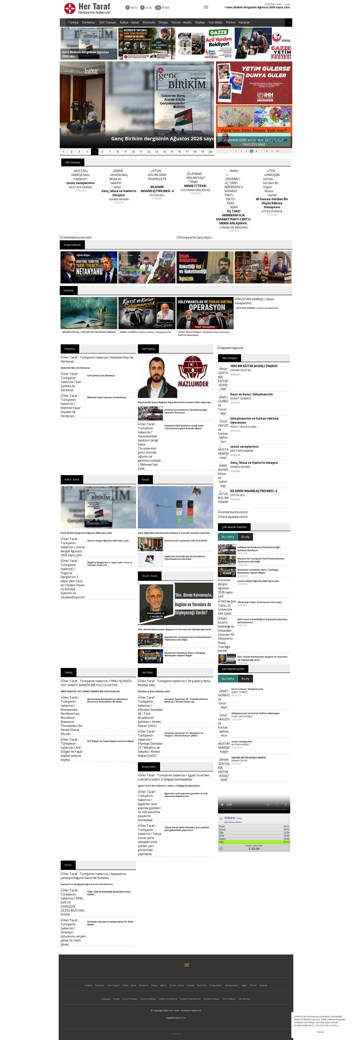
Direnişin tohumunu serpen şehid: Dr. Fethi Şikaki (110, 923)
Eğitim (163, 985)
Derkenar (88, 22)
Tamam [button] (320, 1032)
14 (164, 151)
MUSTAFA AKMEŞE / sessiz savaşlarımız (257, 308)
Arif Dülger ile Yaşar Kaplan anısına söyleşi (110, 741)
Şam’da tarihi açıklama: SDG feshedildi (185, 540)
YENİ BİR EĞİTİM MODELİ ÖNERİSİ (253, 366)
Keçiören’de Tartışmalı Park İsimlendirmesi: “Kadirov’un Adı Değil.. (188, 638)
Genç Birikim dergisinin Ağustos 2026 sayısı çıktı (86, 532)
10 (133, 151)
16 (179, 151)
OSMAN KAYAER (80, 199)
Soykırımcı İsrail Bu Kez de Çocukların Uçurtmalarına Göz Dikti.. (184, 557)
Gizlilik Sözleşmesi (168, 998)
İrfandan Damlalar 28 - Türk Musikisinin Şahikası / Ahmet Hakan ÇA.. (186, 700)
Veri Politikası (229, 998)
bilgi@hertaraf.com (176, 1017)
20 (210, 151)
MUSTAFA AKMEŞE (241, 450)
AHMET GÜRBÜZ (240, 398)
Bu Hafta (228, 537)
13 (156, 151)
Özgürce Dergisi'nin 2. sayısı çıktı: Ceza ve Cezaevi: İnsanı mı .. (109, 563)
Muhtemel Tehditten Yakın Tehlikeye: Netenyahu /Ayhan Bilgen (185, 654)
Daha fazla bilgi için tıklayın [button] (327, 1025)
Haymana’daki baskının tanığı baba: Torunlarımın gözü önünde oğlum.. (184, 426)
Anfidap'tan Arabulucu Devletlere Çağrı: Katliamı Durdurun (186, 411)
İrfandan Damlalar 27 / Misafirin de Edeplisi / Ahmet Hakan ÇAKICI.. (183, 734)
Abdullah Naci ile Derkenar (75, 367)
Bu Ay (245, 537)
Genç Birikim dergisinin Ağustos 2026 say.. (85, 54)
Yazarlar (244, 22)
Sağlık (244, 985)
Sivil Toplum (107, 22)
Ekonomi (149, 22)
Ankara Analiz (231, 985)
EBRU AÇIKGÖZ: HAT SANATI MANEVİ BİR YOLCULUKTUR (90, 691)
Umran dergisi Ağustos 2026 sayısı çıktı (108, 540)
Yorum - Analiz (181, 22)
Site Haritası (244, 998)
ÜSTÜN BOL (118, 195)
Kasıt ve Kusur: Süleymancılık (251, 394)
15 (171, 151)
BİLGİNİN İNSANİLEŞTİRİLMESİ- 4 (253, 491)
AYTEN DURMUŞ (233, 211)
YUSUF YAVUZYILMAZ (243, 426)
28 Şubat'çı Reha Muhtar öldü (154, 691)
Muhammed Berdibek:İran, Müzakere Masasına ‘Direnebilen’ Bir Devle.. (107, 700)
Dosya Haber (216, 985)
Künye (116, 998)
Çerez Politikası (130, 998)
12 (148, 151)
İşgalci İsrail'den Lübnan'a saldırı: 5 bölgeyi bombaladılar (169, 785)
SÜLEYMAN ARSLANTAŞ (157, 190)
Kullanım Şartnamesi (190, 998)
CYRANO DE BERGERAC (195, 227)
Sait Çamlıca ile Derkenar (101, 375)
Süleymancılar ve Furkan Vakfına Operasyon (255, 713)
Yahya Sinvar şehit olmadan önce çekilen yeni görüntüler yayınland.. (186, 828)
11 (141, 151)
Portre (230, 22)
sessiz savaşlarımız (244, 447)
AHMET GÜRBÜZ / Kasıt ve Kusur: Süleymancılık (145, 332)
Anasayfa (106, 998)
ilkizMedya (176, 1033)
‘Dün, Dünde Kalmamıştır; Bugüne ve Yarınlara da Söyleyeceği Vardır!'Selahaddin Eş (183, 629)
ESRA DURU (272, 203)
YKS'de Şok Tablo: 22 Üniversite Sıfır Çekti (259, 602)
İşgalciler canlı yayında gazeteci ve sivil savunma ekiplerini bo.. (186, 794)
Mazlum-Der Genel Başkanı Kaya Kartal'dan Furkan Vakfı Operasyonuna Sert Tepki (183, 402)
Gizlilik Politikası (211, 998)
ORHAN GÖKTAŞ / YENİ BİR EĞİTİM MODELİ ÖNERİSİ (89, 332)
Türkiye (73, 22)
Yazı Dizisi (215, 22)
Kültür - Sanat (129, 22)
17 (187, 151)
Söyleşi (200, 22)
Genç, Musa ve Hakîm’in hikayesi (254, 463)
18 (194, 151)
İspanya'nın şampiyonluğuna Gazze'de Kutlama (87, 884)
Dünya (163, 22)
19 (202, 151)
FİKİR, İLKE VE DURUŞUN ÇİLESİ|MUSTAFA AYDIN (108, 893)
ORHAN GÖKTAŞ (240, 370)
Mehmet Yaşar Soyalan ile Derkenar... (107, 397)
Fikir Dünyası (72, 162)
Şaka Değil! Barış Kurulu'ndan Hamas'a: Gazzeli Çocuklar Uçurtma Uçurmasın (180, 532)
